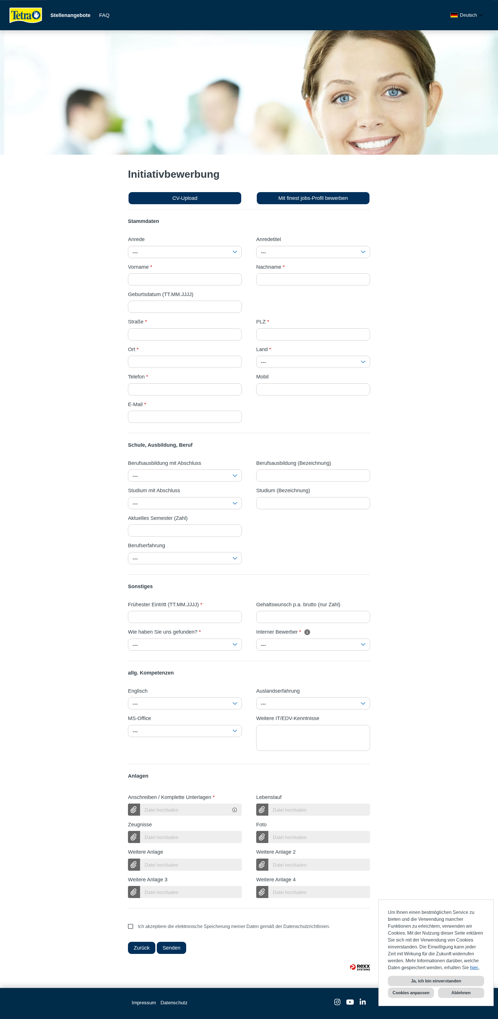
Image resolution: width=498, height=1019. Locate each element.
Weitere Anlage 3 (147, 879)
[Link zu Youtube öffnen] (350, 1002)
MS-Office (139, 718)
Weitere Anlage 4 (276, 879)
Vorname (140, 267)
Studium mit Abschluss (154, 490)
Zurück (142, 948)
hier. (474, 967)
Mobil (262, 377)
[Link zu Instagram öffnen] (337, 1002)
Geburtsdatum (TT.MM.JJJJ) (160, 294)
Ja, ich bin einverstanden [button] (436, 980)
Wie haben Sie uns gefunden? (164, 632)
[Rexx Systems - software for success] (360, 967)
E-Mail (137, 404)
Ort (133, 349)
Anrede (136, 239)
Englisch (138, 691)
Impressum (144, 1002)
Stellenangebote (70, 15)
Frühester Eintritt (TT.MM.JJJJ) (165, 604)
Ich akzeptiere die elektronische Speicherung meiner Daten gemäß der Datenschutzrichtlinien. (234, 926)
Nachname (270, 267)
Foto (261, 824)
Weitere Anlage (145, 852)
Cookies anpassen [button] (411, 992)
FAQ (104, 15)
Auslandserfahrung (278, 691)
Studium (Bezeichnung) (283, 490)
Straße (137, 322)
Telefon (138, 377)
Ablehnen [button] (461, 992)
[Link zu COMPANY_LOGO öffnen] (26, 15)
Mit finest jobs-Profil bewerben (313, 198)
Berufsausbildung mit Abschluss (164, 463)
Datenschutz (174, 1002)
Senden (171, 948)
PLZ (262, 322)
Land (263, 349)
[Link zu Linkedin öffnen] (362, 1002)
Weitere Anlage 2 (276, 852)
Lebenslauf (269, 797)
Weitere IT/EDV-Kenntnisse (287, 718)
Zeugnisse (140, 824)
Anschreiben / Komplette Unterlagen (171, 797)
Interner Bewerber (278, 632)
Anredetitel (268, 239)
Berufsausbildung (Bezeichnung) (293, 463)
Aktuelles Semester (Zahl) (158, 518)
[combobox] (467, 15)
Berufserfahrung (146, 545)
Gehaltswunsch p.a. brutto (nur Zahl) (298, 604)
